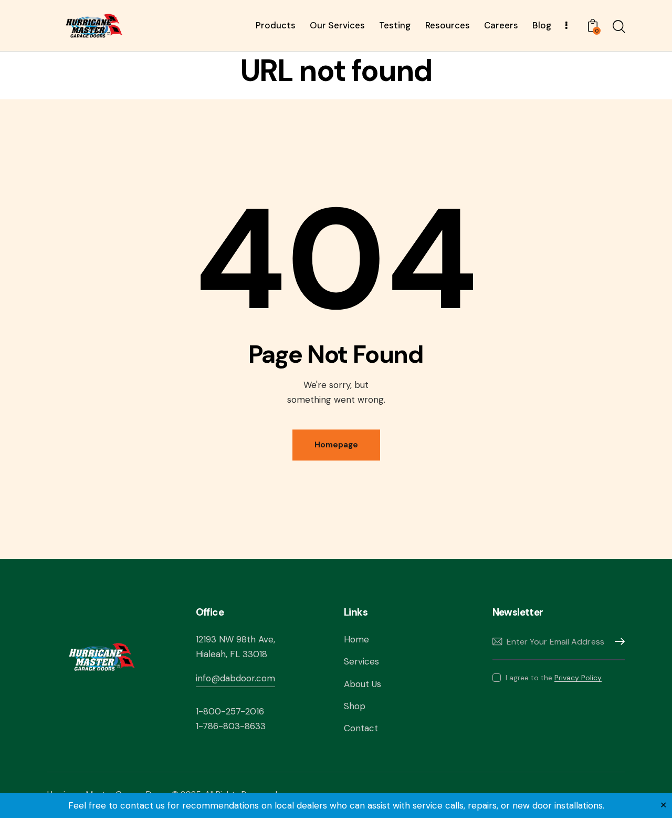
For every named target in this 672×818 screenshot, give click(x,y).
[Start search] (618, 26)
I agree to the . (554, 677)
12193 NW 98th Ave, (235, 639)
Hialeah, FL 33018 (231, 654)
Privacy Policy (578, 678)
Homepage (336, 444)
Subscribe (617, 641)
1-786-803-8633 (231, 726)
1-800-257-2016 (230, 711)
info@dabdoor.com (235, 678)
